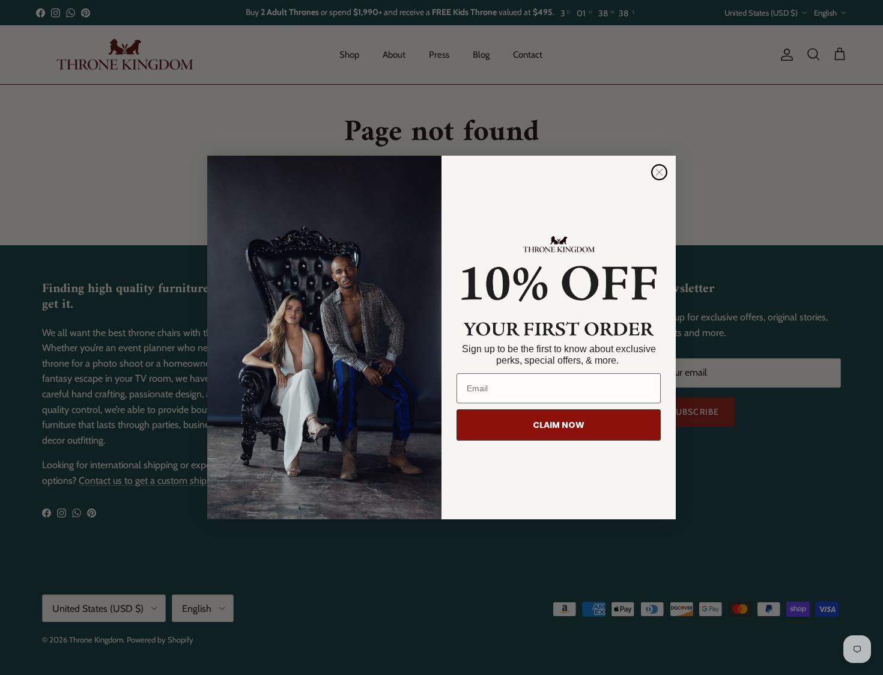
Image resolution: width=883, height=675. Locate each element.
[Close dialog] (659, 172)
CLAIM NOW (558, 425)
